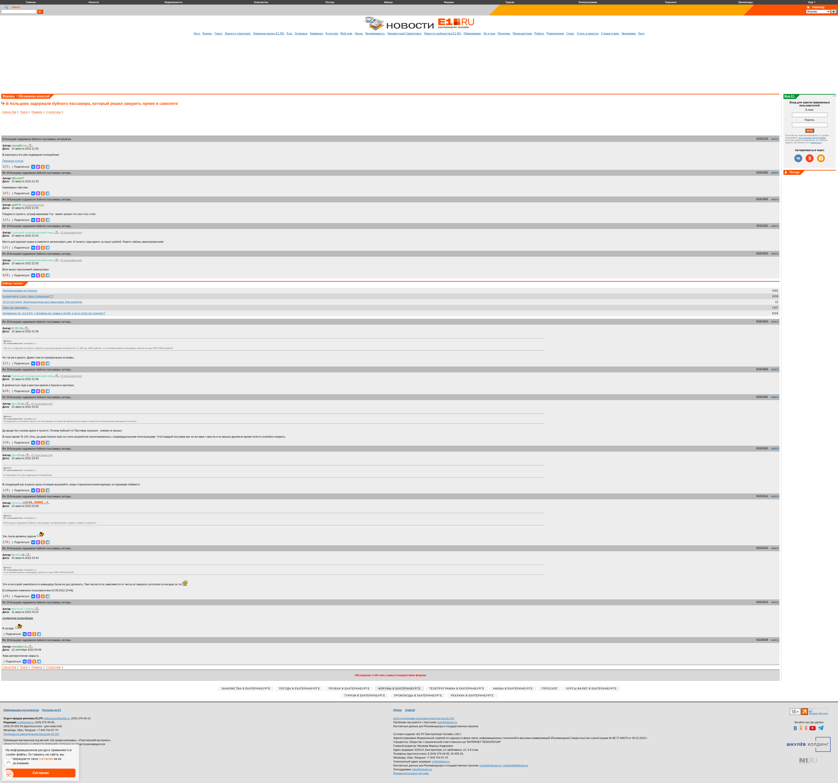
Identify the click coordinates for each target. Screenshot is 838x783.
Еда (289, 33)
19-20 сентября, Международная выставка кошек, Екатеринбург (42, 302)
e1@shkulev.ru (441, 761)
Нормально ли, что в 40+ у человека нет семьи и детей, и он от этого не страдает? (54, 313)
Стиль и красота (587, 33)
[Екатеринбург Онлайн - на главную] (456, 29)
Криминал (316, 33)
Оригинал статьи (12, 160)
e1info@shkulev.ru (490, 765)
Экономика (628, 33)
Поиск (23, 112)
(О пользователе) (33, 204)
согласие (46, 759)
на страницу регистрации (812, 137)
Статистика (53, 112)
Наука (358, 33)
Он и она (489, 33)
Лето (641, 33)
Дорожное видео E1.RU (268, 33)
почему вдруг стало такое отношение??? (28, 296)
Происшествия (522, 33)
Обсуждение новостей (34, 96)
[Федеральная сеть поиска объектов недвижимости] (808, 761)
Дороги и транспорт (238, 33)
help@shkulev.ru (447, 722)
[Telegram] (48, 167)
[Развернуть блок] (786, 173)
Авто (197, 33)
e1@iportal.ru (25, 722)
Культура (332, 33)
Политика (504, 33)
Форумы (9, 96)
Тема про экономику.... (16, 307)
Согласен (41, 773)
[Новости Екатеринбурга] (374, 29)
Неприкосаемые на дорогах (20, 290)
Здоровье (301, 33)
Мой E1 (789, 96)
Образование (472, 33)
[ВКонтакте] (33, 167)
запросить (816, 142)
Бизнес (207, 33)
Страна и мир (610, 33)
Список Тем (9, 112)
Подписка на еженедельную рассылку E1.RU (31, 734)
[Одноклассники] (43, 167)
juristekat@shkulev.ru (515, 765)
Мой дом (346, 33)
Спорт (570, 33)
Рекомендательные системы (411, 773)
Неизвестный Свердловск (404, 33)
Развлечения (555, 33)
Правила (36, 112)
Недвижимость (375, 33)
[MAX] (38, 167)
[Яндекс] (810, 158)
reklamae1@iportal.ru (57, 718)
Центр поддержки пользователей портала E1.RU (424, 718)
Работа (539, 33)
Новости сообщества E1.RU (442, 33)
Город (218, 33)
